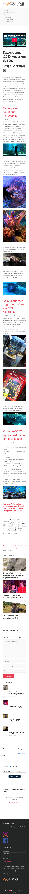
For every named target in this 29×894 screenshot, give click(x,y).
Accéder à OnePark (14, 802)
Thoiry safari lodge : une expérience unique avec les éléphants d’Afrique (17, 693)
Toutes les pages (7, 861)
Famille (11, 548)
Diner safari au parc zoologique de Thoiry (15, 720)
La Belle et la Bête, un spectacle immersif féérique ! (17, 707)
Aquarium (6, 17)
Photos (4, 856)
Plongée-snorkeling (18, 548)
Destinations (6, 851)
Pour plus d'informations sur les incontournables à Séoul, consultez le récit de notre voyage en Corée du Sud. (13, 507)
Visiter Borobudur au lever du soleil (17, 732)
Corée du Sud (14, 545)
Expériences (6, 853)
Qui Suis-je (5, 858)
